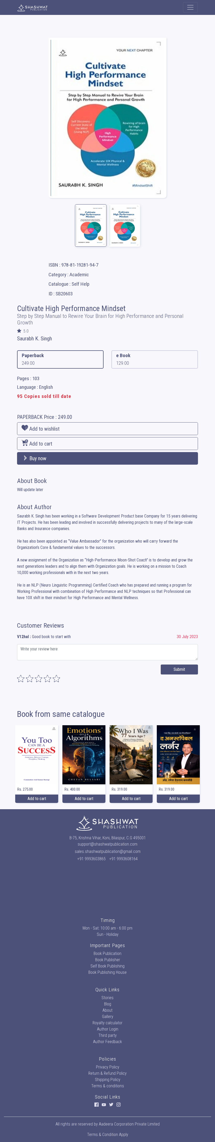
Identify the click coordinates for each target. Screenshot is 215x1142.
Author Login (107, 1029)
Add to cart (40, 444)
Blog (107, 1004)
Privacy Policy (107, 1067)
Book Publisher (107, 959)
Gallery (107, 1016)
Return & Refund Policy (107, 1073)
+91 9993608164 (123, 858)
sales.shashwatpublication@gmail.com (108, 851)
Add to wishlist (44, 429)
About (107, 1010)
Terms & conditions (107, 1085)
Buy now (37, 458)
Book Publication (107, 953)
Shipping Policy (107, 1079)
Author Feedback (107, 1041)
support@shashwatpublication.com (107, 844)
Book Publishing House (107, 972)
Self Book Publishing (107, 966)
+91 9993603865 (91, 858)
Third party (107, 1035)
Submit (179, 669)
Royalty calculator (107, 1022)
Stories (107, 997)
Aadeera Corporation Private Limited (129, 1124)
